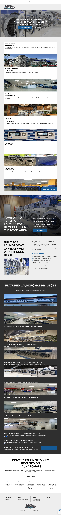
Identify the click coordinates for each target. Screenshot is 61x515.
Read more (40, 230)
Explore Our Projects (49, 448)
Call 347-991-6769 (38, 27)
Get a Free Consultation (25, 27)
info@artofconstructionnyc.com (33, 2)
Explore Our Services (49, 189)
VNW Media (36, 512)
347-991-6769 (24, 2)
